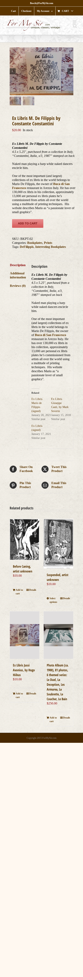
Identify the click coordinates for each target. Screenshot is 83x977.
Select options (53, 600)
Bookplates (34, 242)
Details (32, 590)
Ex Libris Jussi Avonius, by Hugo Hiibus (24, 670)
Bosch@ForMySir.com (41, 3)
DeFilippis (27, 246)
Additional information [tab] (18, 275)
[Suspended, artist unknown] (58, 543)
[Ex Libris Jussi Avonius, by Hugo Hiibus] (24, 635)
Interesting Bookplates (50, 246)
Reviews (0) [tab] (18, 285)
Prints (48, 242)
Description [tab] (18, 265)
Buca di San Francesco (50, 335)
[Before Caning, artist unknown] (24, 539)
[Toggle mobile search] (75, 26)
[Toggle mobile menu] (75, 22)
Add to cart (27, 223)
